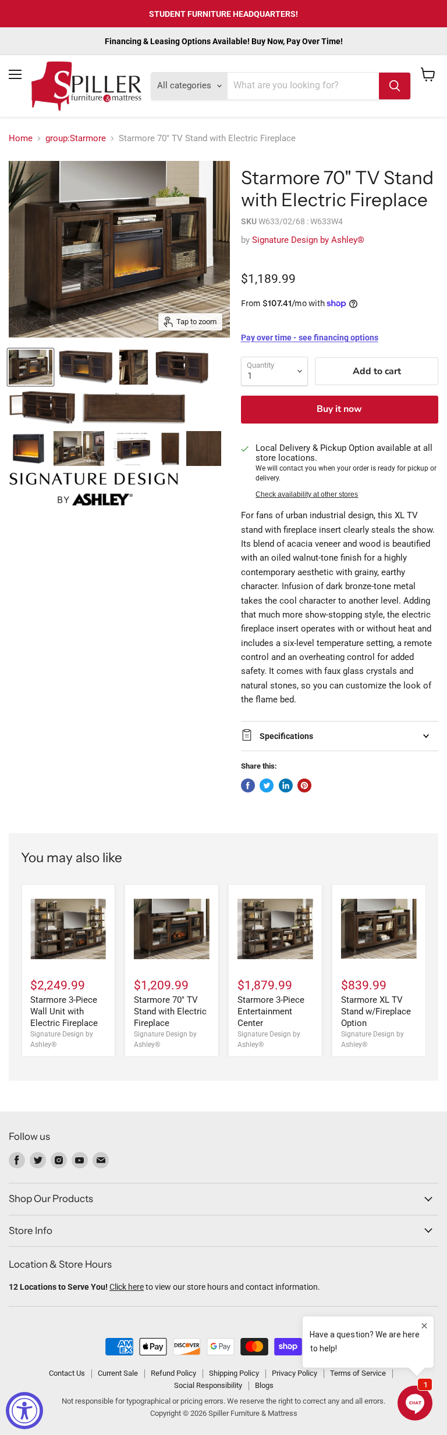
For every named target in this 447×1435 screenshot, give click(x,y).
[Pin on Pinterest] (304, 785)
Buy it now (339, 409)
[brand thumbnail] (94, 489)
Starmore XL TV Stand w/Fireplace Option (376, 1011)
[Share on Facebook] (248, 785)
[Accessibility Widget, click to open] (24, 1410)
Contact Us (67, 1373)
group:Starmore (75, 139)
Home (21, 139)
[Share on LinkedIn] (286, 785)
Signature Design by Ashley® (308, 240)
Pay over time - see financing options (309, 337)
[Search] (394, 86)
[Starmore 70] (31, 367)
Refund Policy (173, 1373)
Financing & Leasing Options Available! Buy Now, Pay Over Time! (224, 41)
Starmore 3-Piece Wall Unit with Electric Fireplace (64, 1011)
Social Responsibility (208, 1385)
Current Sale (118, 1373)
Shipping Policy (234, 1373)
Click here (126, 1287)
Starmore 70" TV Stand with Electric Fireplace (170, 1011)
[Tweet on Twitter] (267, 785)
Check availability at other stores (307, 494)
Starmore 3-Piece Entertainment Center (270, 1011)
